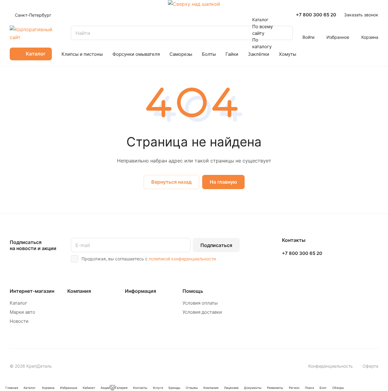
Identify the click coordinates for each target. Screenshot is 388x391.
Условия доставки (202, 312)
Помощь (192, 291)
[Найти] (285, 33)
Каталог (18, 303)
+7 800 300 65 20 (316, 15)
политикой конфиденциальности (182, 258)
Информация (140, 291)
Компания (79, 291)
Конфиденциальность (330, 366)
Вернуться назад (171, 182)
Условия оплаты (200, 303)
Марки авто (22, 312)
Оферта (370, 366)
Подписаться (216, 245)
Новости (19, 321)
